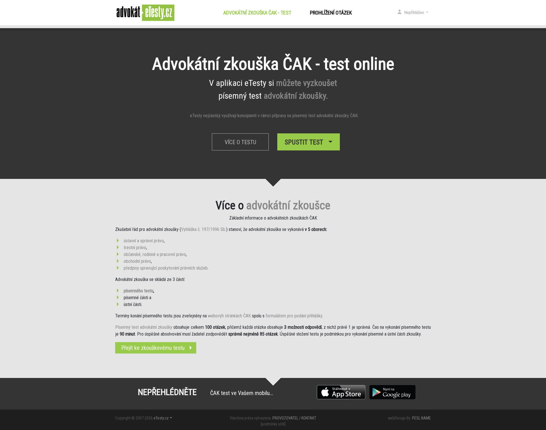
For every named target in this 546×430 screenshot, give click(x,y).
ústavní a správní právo (144, 240)
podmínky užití (273, 424)
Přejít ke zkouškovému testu (153, 347)
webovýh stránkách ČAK (229, 316)
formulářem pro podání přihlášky (294, 316)
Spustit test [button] (305, 142)
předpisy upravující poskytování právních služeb (166, 268)
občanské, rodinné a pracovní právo (155, 254)
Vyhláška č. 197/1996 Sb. (203, 229)
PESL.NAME (421, 418)
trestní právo (135, 247)
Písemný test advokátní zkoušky (143, 327)
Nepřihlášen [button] (414, 12)
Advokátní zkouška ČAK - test (258, 13)
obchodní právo (137, 261)
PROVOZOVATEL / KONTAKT (294, 418)
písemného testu (138, 290)
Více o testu (240, 142)
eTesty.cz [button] (161, 418)
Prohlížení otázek (331, 13)
